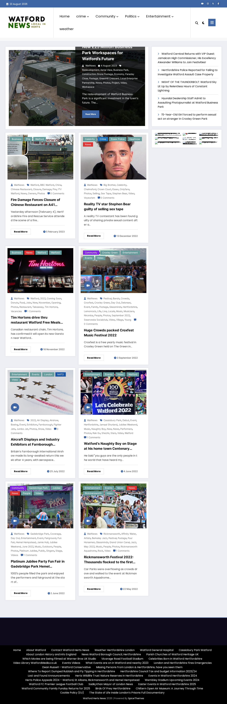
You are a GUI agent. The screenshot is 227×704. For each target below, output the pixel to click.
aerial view (106, 69)
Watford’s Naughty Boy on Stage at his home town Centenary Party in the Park (110, 446)
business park (120, 69)
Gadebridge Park (38, 487)
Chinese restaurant (21, 189)
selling (96, 193)
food (22, 302)
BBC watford (47, 184)
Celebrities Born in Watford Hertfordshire (175, 659)
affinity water (128, 533)
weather (66, 29)
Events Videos (71, 663)
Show (41, 428)
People (98, 315)
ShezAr (105, 433)
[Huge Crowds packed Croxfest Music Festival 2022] (113, 270)
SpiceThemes (136, 698)
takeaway (38, 306)
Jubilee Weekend (128, 424)
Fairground (50, 538)
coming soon (54, 298)
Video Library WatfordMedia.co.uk (35, 663)
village (119, 319)
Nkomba (88, 315)
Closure (37, 189)
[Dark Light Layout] (203, 22)
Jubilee (56, 487)
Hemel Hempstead (26, 542)
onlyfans (124, 189)
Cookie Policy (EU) (72, 693)
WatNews (90, 65)
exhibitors (32, 424)
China (58, 184)
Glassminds (115, 306)
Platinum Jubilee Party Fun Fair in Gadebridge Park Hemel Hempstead (37, 564)
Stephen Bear (119, 193)
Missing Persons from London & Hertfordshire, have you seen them (139, 667)
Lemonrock (90, 311)
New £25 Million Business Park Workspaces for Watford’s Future (107, 52)
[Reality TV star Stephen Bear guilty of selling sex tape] (113, 157)
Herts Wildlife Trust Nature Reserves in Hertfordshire (109, 676)
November (44, 302)
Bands (116, 298)
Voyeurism (89, 197)
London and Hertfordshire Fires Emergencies (183, 663)
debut (125, 420)
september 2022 (121, 315)
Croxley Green (102, 302)
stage (59, 550)
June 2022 (28, 546)
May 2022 (89, 546)
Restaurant (25, 306)
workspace (88, 86)
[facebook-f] (218, 4)
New (35, 302)
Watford (39, 139)
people (26, 493)
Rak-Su (96, 433)
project (115, 82)
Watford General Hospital (156, 650)
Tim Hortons (51, 306)
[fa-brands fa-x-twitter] (213, 4)
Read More (90, 114)
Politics (130, 16)
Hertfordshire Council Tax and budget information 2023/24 (158, 671)
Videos (14, 555)
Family (94, 306)
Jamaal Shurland (108, 424)
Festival (108, 298)
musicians (129, 311)
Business (16, 139)
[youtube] (202, 4)
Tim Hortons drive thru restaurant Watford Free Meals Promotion (35, 320)
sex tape (106, 193)
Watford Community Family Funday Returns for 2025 (56, 688)
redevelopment (90, 69)
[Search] (197, 22)
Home (64, 16)
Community (105, 16)
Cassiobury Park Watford (195, 650)
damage (47, 189)
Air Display (43, 420)
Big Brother (110, 184)
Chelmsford (90, 189)
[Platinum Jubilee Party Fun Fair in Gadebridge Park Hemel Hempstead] (40, 506)
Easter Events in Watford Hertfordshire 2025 (167, 684)
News (88, 144)
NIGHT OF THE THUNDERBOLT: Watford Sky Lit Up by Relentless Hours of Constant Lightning (187, 86)
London (48, 374)
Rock (100, 550)
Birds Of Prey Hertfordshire (112, 688)
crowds (125, 298)
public (41, 550)
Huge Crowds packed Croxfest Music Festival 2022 (109, 332)
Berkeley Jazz (99, 538)
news (99, 82)
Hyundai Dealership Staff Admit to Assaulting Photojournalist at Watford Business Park (188, 102)
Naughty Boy (98, 428)
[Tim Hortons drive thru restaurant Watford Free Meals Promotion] (40, 270)
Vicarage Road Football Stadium (122, 659)
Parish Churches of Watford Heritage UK (172, 654)
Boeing (14, 424)
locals (111, 311)
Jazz (133, 542)
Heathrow (134, 139)
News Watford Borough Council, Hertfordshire (111, 654)
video (123, 82)
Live (104, 311)
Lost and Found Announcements (49, 676)
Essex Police (117, 139)
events (88, 257)
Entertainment (158, 16)
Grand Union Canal (120, 542)
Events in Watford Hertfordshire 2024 (172, 676)
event (87, 306)
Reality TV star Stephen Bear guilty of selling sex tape (107, 206)
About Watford (36, 650)
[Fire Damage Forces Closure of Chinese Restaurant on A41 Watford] (40, 157)
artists (87, 538)
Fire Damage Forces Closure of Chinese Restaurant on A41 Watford (35, 202)
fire (28, 139)
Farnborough (46, 424)
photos (107, 82)
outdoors (47, 546)
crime (81, 16)
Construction (89, 74)
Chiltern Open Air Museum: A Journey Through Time (169, 688)
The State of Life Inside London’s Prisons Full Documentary (127, 693)
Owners (32, 193)
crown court (104, 189)
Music (119, 311)
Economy (119, 74)
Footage (93, 78)
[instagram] (208, 4)
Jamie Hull (42, 542)
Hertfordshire (130, 306)
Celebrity (122, 184)
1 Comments (34, 311)
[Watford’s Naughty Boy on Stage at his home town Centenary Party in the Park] (113, 392)
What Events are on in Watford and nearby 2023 (117, 663)
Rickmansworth (93, 493)
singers (50, 550)
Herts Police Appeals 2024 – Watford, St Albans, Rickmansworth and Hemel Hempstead (82, 680)
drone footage (105, 74)
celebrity (90, 139)
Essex (115, 189)
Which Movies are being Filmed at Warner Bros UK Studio (59, 659)
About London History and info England (51, 654)
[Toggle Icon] (212, 22)
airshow (54, 420)
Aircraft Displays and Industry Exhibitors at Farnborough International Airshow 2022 (35, 442)
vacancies (16, 311)
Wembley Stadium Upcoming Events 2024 (172, 680)
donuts (14, 302)
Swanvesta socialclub (96, 319)
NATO (60, 374)
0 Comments (57, 193)
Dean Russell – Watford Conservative (66, 667)
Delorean (126, 302)
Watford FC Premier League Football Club (56, 684)
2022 (43, 298)
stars (113, 433)
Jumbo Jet (22, 428)
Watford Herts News (95, 698)
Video (100, 257)
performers (126, 428)
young (127, 319)
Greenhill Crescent (109, 78)
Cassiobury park (112, 420)
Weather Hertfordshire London (115, 650)
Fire (55, 189)
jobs (28, 302)
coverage (55, 533)
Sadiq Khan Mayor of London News (111, 684)
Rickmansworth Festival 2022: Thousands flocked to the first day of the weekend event (108, 560)
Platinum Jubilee (28, 550)
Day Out (115, 302)
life (99, 311)
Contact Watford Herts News (70, 650)
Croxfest (88, 302)
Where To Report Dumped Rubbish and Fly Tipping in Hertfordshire (71, 671)
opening (56, 302)
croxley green (110, 252)
